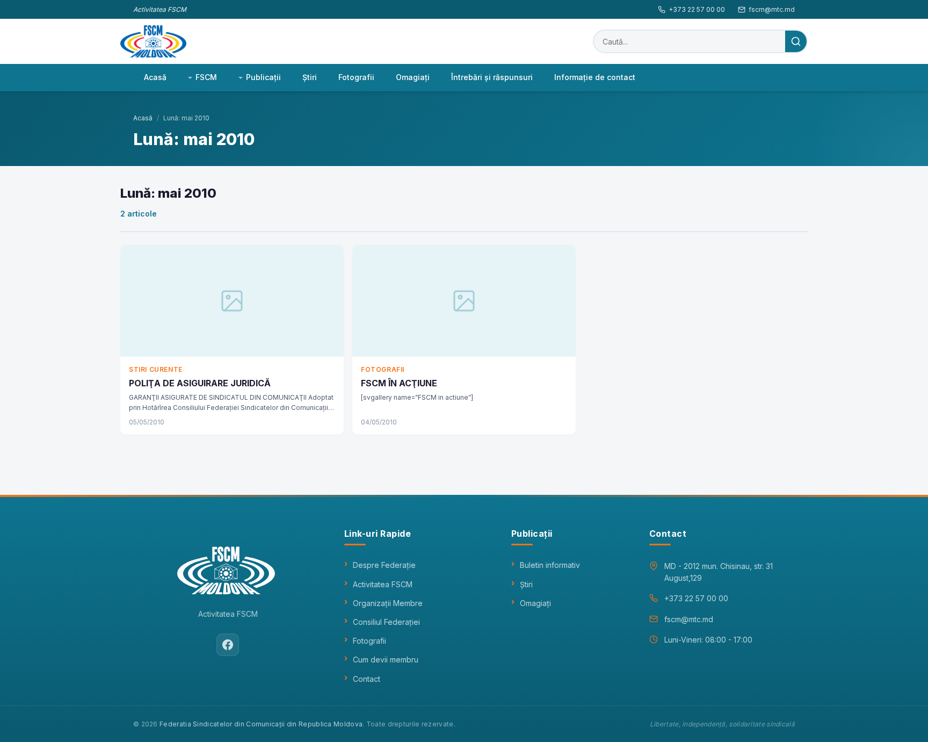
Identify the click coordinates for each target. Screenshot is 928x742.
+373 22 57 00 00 (697, 9)
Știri (526, 584)
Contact (366, 678)
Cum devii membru (385, 659)
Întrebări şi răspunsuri (492, 77)
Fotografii (356, 77)
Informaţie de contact (594, 77)
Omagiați (535, 603)
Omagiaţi (413, 77)
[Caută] (796, 41)
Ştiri (309, 77)
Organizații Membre (388, 603)
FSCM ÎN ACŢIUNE (399, 383)
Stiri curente (156, 369)
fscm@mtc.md (772, 9)
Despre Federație (384, 565)
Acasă (155, 77)
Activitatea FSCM (382, 584)
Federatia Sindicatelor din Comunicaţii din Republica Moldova (261, 724)
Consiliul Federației (386, 621)
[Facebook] (227, 644)
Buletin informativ (550, 565)
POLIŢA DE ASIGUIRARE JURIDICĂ (200, 383)
